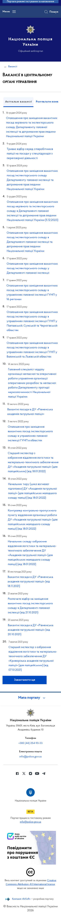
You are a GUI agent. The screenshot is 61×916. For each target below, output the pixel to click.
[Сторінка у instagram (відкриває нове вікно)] (30, 773)
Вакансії (12, 66)
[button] (30, 698)
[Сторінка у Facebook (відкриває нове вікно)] (17, 773)
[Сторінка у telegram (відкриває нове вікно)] (44, 773)
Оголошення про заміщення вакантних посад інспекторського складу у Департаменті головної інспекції (32, 268)
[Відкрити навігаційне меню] (14, 11)
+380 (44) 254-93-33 (30, 743)
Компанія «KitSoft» (21, 899)
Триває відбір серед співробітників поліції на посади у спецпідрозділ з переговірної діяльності (30, 154)
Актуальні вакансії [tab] (18, 101)
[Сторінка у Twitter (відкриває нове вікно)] (24, 773)
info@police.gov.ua (30, 756)
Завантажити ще (24, 679)
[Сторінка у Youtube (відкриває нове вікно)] (37, 773)
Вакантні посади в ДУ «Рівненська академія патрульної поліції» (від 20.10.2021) (30, 630)
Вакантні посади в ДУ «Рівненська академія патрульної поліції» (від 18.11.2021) (30, 582)
